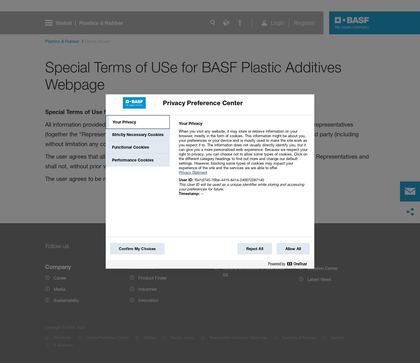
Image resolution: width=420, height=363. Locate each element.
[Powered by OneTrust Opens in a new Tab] (289, 265)
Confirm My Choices (137, 248)
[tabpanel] (244, 161)
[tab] (137, 122)
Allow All (293, 248)
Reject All (254, 248)
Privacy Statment (193, 172)
